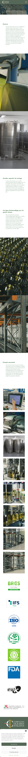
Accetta (14, 744)
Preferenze (14, 752)
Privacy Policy (16, 755)
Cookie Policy (11, 755)
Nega (14, 748)
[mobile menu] (26, 2)
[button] (26, 731)
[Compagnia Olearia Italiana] (5, 2)
